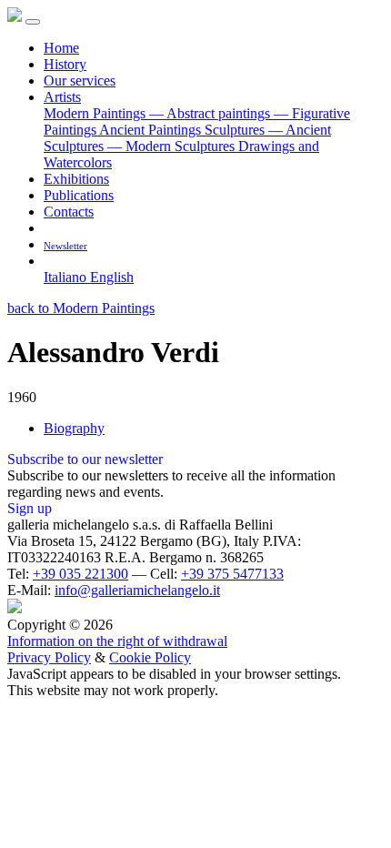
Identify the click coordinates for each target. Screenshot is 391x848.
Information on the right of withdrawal (117, 641)
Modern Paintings (96, 113)
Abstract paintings (211, 113)
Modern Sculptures (172, 146)
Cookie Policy (150, 657)
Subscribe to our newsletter (85, 459)
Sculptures (236, 129)
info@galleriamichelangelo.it (137, 590)
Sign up (29, 508)
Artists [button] (62, 97)
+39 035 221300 (80, 573)
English (112, 277)
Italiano (67, 277)
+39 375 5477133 (232, 573)
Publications (79, 195)
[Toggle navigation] (32, 22)
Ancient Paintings (152, 129)
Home (61, 48)
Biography (74, 428)
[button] (50, 260)
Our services (79, 80)
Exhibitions (76, 179)
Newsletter (65, 245)
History (65, 64)
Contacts (69, 211)
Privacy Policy (49, 657)
